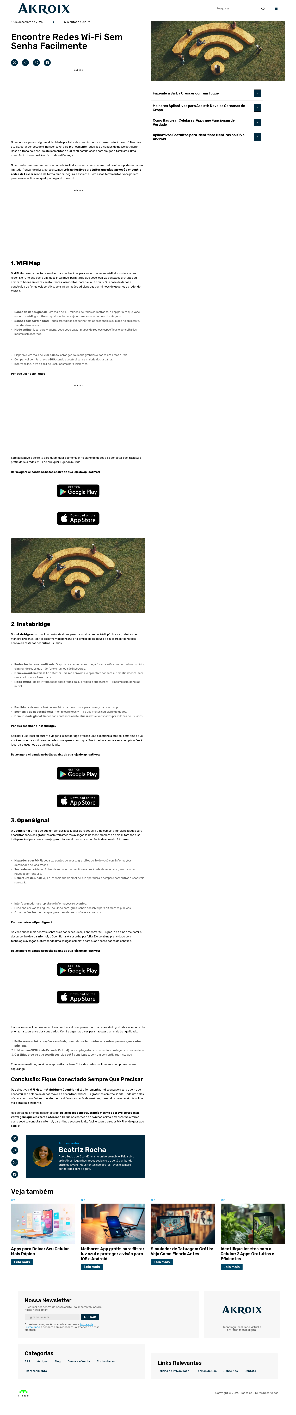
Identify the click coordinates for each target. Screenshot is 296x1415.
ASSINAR (90, 1317)
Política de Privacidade (173, 1371)
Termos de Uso (206, 1371)
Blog (57, 1361)
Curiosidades (106, 1361)
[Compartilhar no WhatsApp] (36, 62)
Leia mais (22, 1262)
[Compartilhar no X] (14, 62)
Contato (250, 1371)
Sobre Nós (231, 1371)
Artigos (42, 1361)
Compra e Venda (78, 1361)
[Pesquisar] (263, 8)
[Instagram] (25, 62)
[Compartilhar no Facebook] (47, 62)
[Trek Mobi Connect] (23, 1395)
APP (27, 1361)
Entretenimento (36, 1371)
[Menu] (276, 9)
